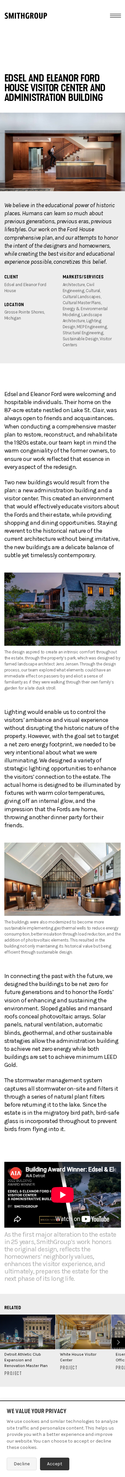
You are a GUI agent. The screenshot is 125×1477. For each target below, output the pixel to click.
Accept (54, 1464)
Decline (22, 1464)
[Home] (25, 15)
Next (117, 1342)
